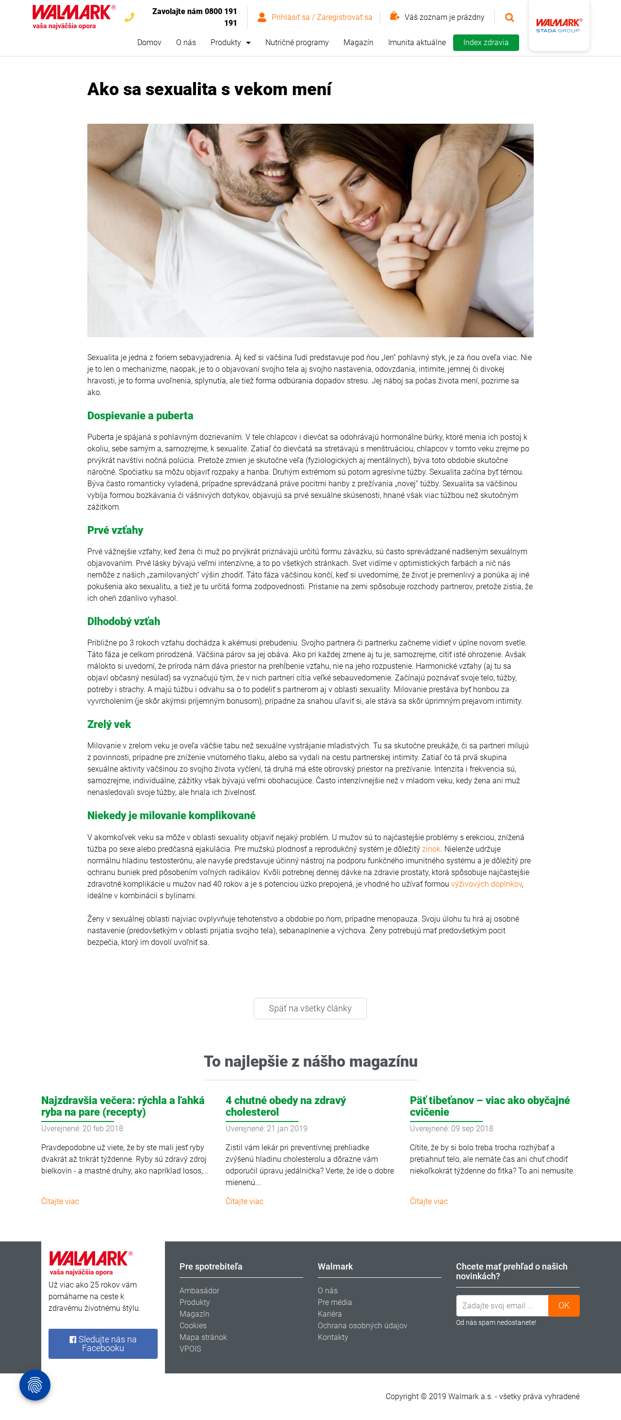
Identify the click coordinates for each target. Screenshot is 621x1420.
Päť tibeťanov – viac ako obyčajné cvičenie (490, 1106)
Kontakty (333, 1337)
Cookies (193, 1325)
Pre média (335, 1302)
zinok (431, 849)
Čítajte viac (60, 1201)
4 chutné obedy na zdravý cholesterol (286, 1106)
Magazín (358, 42)
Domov (149, 42)
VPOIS (190, 1349)
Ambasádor (199, 1290)
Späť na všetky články (310, 1008)
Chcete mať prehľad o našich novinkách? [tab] (512, 1271)
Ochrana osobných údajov (363, 1325)
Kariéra (330, 1314)
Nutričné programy (297, 42)
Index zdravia (486, 42)
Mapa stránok (203, 1337)
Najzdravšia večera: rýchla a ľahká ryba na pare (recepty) (123, 1106)
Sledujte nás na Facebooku (107, 1343)
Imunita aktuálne (417, 42)
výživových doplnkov (486, 884)
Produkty (226, 42)
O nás (186, 42)
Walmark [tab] (335, 1266)
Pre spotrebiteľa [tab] (211, 1266)
